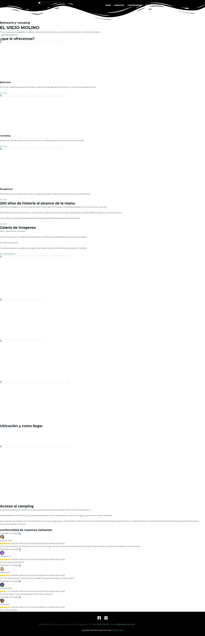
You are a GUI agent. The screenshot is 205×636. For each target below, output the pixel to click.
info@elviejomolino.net (125, 624)
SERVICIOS (119, 5)
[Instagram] (106, 618)
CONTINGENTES (134, 5)
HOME (108, 5)
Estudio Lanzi (117, 630)
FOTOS (148, 5)
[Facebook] (99, 618)
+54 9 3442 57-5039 (100, 624)
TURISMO (159, 5)
